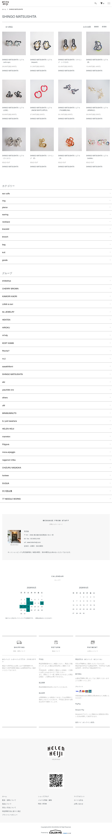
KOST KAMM (8, 343)
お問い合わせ (78, 804)
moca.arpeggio (8, 452)
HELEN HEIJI (8, 428)
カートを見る (78, 800)
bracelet (5, 228)
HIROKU (6, 327)
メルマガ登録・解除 (45, 800)
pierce (5, 207)
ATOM (44, 804)
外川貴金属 (7, 490)
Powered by (44, 832)
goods (5, 260)
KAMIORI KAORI (9, 296)
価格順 (96, 26)
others (5, 397)
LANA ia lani (7, 304)
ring (3, 200)
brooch (5, 236)
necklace (6, 221)
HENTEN (6, 319)
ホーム (4, 9)
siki (3, 381)
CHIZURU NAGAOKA (11, 467)
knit (3, 252)
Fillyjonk (5, 444)
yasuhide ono (8, 389)
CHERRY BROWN (10, 288)
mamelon (6, 436)
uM (3, 405)
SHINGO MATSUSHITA (16, 9)
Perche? (5, 350)
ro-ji (3, 358)
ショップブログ (43, 796)
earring (5, 214)
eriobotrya (6, 280)
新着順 (104, 26)
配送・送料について (9, 800)
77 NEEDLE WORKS (11, 498)
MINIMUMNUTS (9, 413)
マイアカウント (79, 796)
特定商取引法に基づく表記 (11, 811)
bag (3, 244)
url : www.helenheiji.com (32, 542)
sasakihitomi (7, 366)
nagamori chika (9, 459)
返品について (6, 804)
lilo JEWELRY (8, 311)
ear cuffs (6, 193)
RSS (39, 804)
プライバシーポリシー (10, 815)
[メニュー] (108, 3)
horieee (5, 475)
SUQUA (5, 483)
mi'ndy (5, 335)
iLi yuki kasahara (9, 420)
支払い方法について (9, 807)
